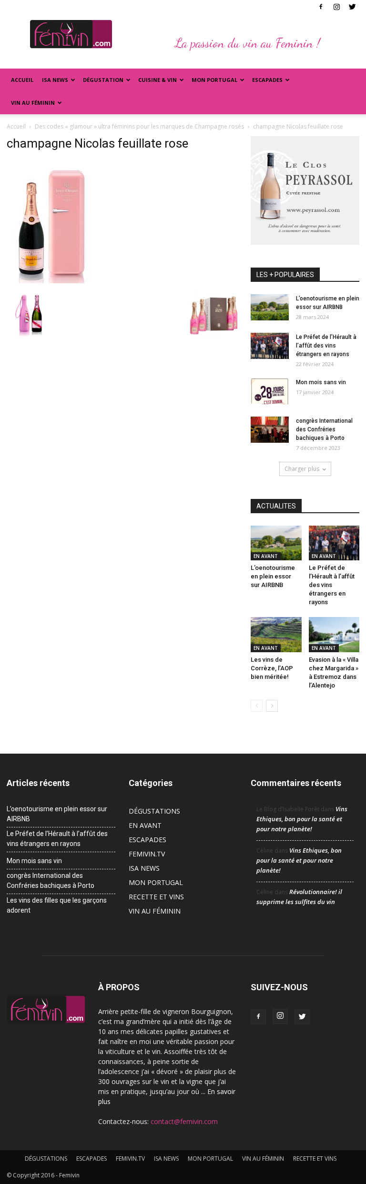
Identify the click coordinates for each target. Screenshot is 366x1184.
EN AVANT (266, 556)
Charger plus (302, 469)
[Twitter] (352, 6)
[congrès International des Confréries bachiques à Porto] (270, 430)
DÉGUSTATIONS (154, 811)
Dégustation (103, 79)
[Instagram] (336, 6)
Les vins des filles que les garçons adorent (57, 905)
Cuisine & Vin (157, 79)
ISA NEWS (55, 79)
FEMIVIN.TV (147, 853)
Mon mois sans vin (321, 382)
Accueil (22, 79)
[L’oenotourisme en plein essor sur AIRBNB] (270, 307)
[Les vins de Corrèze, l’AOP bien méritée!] (276, 634)
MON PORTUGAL (214, 79)
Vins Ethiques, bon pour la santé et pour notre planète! (301, 819)
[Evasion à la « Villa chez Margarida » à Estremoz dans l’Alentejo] (334, 634)
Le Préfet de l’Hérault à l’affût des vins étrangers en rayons (326, 346)
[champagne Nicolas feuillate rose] (53, 281)
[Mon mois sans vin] (270, 391)
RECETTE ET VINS (156, 896)
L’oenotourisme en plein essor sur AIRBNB (273, 576)
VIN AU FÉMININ (33, 102)
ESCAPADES (147, 839)
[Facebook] (321, 6)
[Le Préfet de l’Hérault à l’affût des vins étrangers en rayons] (270, 346)
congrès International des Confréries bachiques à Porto (324, 429)
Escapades (267, 79)
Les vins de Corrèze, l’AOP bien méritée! (272, 668)
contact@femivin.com (184, 1121)
